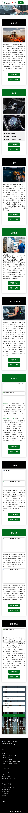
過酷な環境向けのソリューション (11, 778)
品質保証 (4, 795)
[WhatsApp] (20, 811)
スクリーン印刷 (6, 789)
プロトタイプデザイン (8, 787)
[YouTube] (15, 811)
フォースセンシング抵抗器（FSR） (11, 761)
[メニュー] (25, 2)
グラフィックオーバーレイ (9, 755)
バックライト (5, 772)
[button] (14, 133)
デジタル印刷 (5, 791)
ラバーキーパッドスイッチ (9, 759)
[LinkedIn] (12, 811)
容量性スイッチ (6, 757)
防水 (3, 774)
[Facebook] (7, 811)
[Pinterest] (18, 811)
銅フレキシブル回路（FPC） (9, 763)
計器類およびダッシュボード (13, 139)
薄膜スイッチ (5, 753)
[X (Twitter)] (10, 811)
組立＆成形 (5, 793)
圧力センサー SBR (11, 136)
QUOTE (20, 2)
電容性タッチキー (10, 133)
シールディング (6, 776)
